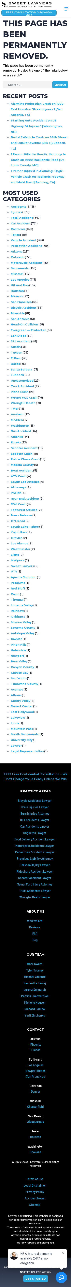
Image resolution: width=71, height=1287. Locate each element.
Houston (17, 291)
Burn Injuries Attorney (35, 813)
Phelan (16, 493)
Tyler (15, 408)
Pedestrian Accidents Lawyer (34, 852)
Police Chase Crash (25, 459)
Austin (16, 347)
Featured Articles (24, 510)
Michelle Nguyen (34, 1002)
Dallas (15, 364)
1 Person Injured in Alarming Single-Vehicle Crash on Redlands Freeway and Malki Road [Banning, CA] (37, 176)
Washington (20, 425)
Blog (35, 940)
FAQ (34, 933)
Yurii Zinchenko (35, 1015)
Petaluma (18, 583)
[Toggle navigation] (66, 10)
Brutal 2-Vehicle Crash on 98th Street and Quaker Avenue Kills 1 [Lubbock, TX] (39, 143)
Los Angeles (20, 279)
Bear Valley (19, 661)
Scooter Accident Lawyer (34, 878)
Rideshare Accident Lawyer (35, 871)
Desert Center (22, 706)
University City (22, 740)
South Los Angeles (25, 482)
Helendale (18, 650)
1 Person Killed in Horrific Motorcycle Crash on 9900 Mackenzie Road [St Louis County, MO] (38, 159)
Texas (15, 235)
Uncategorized (22, 380)
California (18, 229)
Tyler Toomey (34, 970)
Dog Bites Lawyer (34, 833)
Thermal (17, 599)
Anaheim (17, 414)
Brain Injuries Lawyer (35, 807)
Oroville (16, 538)
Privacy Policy (34, 1192)
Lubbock (17, 375)
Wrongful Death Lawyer (34, 897)
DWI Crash (18, 504)
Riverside (18, 313)
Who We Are (34, 921)
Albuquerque (35, 1121)
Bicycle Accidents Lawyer (35, 800)
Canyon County (22, 667)
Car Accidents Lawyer (34, 826)
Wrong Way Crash (24, 397)
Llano (15, 555)
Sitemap (34, 1204)
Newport (17, 656)
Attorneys (18, 487)
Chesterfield (35, 1106)
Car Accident (21, 223)
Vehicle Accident (23, 240)
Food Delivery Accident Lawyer (35, 839)
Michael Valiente (35, 977)
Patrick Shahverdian (35, 996)
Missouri (17, 274)
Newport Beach (35, 1070)
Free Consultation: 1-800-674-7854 (29, 13)
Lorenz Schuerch (35, 989)
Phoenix (17, 296)
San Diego (18, 336)
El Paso (16, 358)
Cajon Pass (19, 532)
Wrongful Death (23, 403)
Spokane (35, 1152)
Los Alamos (19, 543)
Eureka (16, 442)
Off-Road (18, 521)
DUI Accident (21, 341)
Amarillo (17, 437)
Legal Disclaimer (35, 1185)
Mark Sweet (34, 964)
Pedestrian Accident (26, 246)
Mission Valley (21, 622)
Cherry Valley (20, 701)
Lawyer (16, 745)
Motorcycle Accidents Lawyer (34, 845)
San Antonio (20, 319)
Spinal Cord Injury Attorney (34, 884)
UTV (14, 571)
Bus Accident (21, 431)
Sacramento (20, 268)
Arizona (16, 251)
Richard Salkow (34, 1009)
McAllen (17, 420)
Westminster (20, 549)
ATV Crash (18, 476)
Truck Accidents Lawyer (35, 891)
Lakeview (18, 717)
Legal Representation (27, 751)
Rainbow (17, 611)
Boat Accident (22, 470)
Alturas (16, 695)
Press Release (21, 515)
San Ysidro (19, 678)
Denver (35, 1091)
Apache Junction (23, 577)
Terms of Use (34, 1179)
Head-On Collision (24, 324)
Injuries (16, 212)
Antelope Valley (23, 633)
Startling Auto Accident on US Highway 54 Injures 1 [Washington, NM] (37, 126)
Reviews (34, 927)
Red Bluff (18, 588)
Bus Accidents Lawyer (34, 820)
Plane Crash (20, 392)
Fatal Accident (22, 218)
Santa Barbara (21, 369)
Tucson (16, 352)
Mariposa (17, 560)
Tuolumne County (24, 684)
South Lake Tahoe (25, 526)
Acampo (17, 689)
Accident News (35, 1198)
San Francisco (21, 302)
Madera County (22, 465)
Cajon (15, 594)
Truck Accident (22, 386)
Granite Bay (19, 673)
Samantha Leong (34, 983)
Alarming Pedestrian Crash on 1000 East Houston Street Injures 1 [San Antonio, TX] (37, 109)
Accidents (18, 206)
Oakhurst (18, 616)
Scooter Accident (24, 448)
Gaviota (16, 639)
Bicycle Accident (23, 307)
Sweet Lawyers (22, 566)
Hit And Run (20, 285)
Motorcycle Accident (26, 263)
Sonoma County (23, 627)
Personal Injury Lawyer (35, 865)
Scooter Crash (21, 454)
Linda (15, 723)
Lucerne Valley (22, 605)
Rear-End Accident (25, 498)
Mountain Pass (22, 729)
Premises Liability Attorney (35, 858)
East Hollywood (22, 712)
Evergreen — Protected (28, 330)
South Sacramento (25, 734)
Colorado (17, 257)
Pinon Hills (18, 644)
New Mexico (35, 1116)
